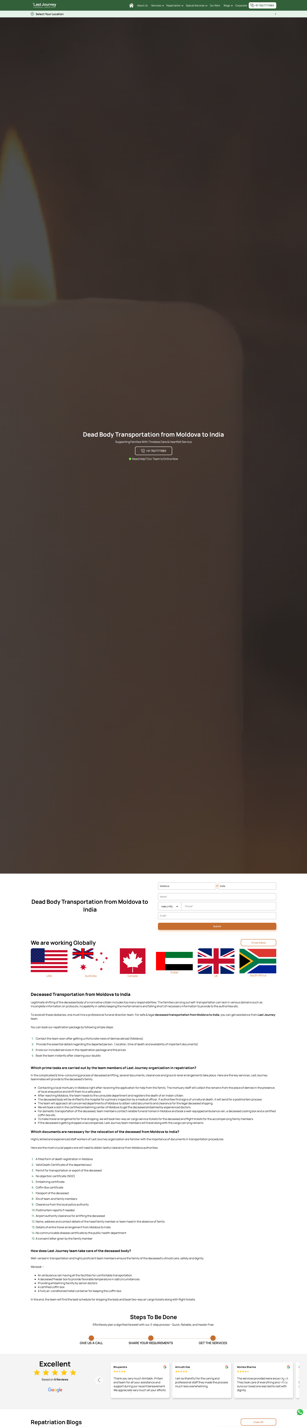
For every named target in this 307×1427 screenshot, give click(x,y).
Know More (258, 943)
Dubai (174, 972)
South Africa (258, 975)
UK (216, 976)
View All (258, 1422)
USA (49, 976)
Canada (133, 976)
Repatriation (173, 5)
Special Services (195, 5)
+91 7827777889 (264, 5)
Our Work (215, 5)
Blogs (227, 5)
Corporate (241, 5)
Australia (91, 976)
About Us (142, 5)
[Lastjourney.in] (131, 5)
